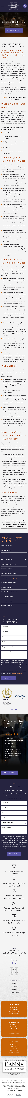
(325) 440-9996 (14, 1007)
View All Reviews (8, 773)
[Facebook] (12, 963)
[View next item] (16, 709)
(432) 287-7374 (14, 1044)
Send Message (7, 678)
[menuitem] (14, 545)
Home (14, 983)
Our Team (14, 986)
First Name (5, 626)
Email (3, 641)
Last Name (5, 631)
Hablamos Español (14, 992)
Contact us (5, 97)
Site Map (14, 995)
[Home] (13, 6)
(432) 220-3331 (18, 97)
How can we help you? (8, 652)
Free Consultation (13, 30)
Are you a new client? (7, 646)
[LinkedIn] (15, 963)
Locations (14, 989)
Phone (4, 636)
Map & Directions (14, 1013)
